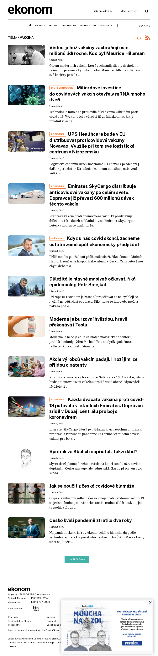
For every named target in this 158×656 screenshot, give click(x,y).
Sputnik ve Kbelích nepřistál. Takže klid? (93, 451)
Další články (77, 559)
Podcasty (106, 25)
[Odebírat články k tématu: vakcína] (138, 37)
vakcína (27, 37)
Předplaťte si (103, 11)
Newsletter (53, 621)
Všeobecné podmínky (59, 625)
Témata (53, 25)
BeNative (144, 25)
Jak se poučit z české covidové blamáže (91, 486)
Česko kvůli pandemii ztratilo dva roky (90, 520)
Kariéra (51, 617)
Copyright (13, 594)
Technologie (88, 25)
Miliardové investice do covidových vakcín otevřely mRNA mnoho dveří (97, 93)
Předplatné (14, 625)
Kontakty (13, 617)
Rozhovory (69, 25)
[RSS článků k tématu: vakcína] (147, 38)
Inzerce (12, 630)
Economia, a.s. (42, 594)
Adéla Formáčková (49, 630)
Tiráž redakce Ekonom (20, 621)
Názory (40, 25)
